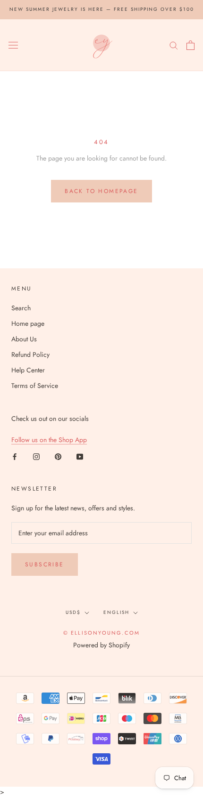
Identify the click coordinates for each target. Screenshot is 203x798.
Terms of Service (34, 385)
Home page (27, 323)
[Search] (173, 45)
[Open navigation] (13, 45)
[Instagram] (36, 456)
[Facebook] (14, 456)
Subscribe (44, 564)
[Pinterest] (58, 456)
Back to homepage (101, 191)
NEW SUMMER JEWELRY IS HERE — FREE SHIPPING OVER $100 (101, 9)
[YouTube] (79, 456)
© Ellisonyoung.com (101, 633)
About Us (24, 339)
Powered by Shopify (101, 645)
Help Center (28, 370)
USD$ (73, 612)
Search (21, 308)
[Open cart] (190, 45)
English (116, 612)
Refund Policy (30, 354)
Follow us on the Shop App (49, 439)
